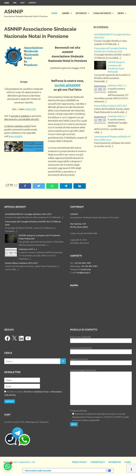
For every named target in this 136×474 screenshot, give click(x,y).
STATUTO (30, 109)
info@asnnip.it (83, 272)
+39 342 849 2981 (82, 263)
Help (22, 3)
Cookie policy (98, 462)
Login (127, 462)
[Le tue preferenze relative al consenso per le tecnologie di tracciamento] (131, 469)
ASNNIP (13, 11)
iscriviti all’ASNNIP (67, 85)
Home (6, 3)
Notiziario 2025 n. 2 (117, 85)
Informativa (115, 462)
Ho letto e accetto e (33, 393)
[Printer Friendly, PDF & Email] (11, 185)
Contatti (32, 3)
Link (14, 3)
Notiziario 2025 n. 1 (117, 116)
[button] (8, 466)
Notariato (81, 13)
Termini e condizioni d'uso (36, 391)
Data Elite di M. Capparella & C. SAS (20, 462)
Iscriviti (9, 401)
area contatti (15, 136)
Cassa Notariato (102, 13)
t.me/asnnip (85, 269)
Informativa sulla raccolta (38, 470)
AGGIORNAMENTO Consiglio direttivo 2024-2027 (28, 214)
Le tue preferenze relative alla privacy (79, 470)
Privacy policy (79, 462)
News (121, 13)
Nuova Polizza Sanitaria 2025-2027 (110, 105)
